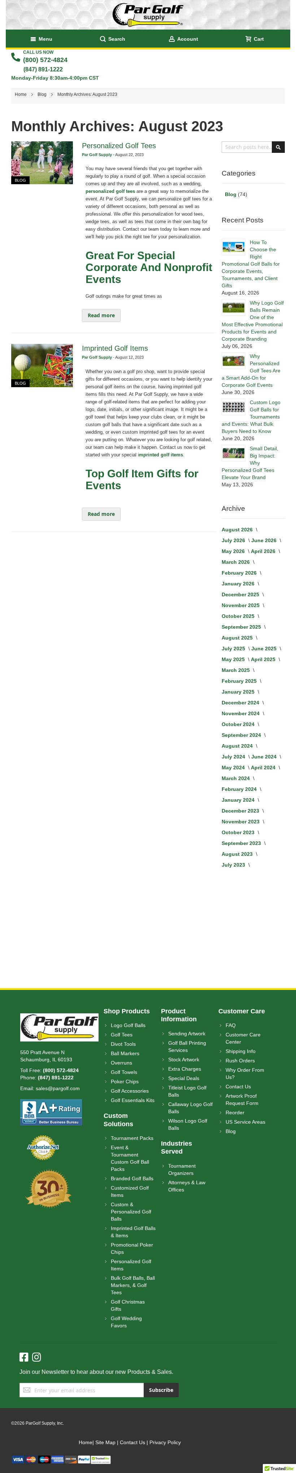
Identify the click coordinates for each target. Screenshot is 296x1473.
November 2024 (241, 713)
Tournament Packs (132, 1138)
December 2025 (241, 594)
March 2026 (236, 562)
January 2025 (239, 692)
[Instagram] (36, 1357)
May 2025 (234, 659)
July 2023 (234, 865)
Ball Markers (125, 1053)
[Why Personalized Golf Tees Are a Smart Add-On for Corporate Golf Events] (233, 361)
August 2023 (238, 854)
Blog (43, 94)
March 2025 (236, 670)
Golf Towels (124, 1072)
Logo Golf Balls (128, 1025)
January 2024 (239, 800)
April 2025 (264, 659)
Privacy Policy (165, 1442)
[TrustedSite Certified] (101, 1459)
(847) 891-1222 (43, 69)
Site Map (105, 1442)
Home (21, 94)
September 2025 (242, 627)
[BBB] (51, 1103)
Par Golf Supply (97, 154)
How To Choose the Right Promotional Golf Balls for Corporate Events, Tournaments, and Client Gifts (251, 263)
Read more (101, 315)
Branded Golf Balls (132, 1178)
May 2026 (234, 551)
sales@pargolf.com (58, 1088)
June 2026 (264, 540)
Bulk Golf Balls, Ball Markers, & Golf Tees (133, 1285)
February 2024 (240, 789)
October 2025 (239, 616)
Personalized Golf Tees (119, 146)
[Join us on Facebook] (25, 1357)
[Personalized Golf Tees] (42, 162)
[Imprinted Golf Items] (42, 365)
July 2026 (234, 540)
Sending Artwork (186, 1033)
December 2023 (241, 811)
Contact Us (238, 1086)
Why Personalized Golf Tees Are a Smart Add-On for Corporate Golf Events (251, 370)
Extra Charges (184, 1069)
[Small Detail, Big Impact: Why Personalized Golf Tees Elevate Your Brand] (233, 453)
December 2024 (241, 702)
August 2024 (238, 746)
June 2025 (264, 648)
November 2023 (241, 821)
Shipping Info (241, 1051)
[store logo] (148, 15)
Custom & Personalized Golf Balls (131, 1212)
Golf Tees (121, 1035)
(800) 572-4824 (45, 59)
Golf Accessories (130, 1091)
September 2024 (242, 735)
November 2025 (241, 605)
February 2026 (240, 573)
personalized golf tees (110, 191)
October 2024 (239, 724)
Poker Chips (125, 1081)
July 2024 (234, 757)
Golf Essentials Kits (132, 1100)
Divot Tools (123, 1044)
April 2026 (264, 551)
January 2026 (239, 584)
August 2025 (238, 638)
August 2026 (238, 529)
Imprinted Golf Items (115, 348)
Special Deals (183, 1078)
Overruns (121, 1063)
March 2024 (236, 778)
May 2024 (234, 767)
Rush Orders (240, 1060)
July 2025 (234, 648)
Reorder (235, 1112)
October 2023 (239, 832)
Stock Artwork (183, 1059)
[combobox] (253, 147)
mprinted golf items (161, 454)
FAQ (231, 1025)
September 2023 (242, 843)
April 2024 (264, 767)
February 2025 (240, 681)
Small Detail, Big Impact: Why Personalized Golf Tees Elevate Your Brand (250, 463)
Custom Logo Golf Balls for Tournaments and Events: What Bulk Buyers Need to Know (251, 416)
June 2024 (264, 757)
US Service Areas (245, 1122)
